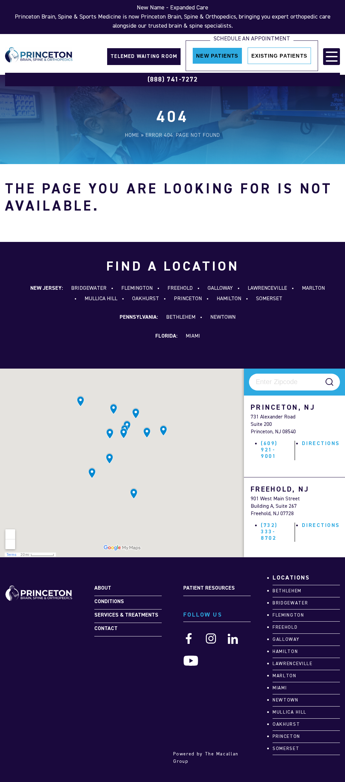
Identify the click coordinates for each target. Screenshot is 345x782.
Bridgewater (88, 288)
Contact (106, 628)
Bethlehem (180, 317)
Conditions (109, 601)
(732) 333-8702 (269, 532)
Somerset (269, 299)
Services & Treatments (126, 615)
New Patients (217, 56)
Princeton (188, 299)
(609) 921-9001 (269, 450)
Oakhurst (145, 299)
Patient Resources (209, 588)
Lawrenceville (267, 288)
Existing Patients (279, 56)
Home (132, 135)
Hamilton (229, 299)
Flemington (137, 288)
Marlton (313, 288)
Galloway (220, 288)
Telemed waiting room (144, 56)
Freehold (180, 288)
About (102, 588)
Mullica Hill (101, 299)
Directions (321, 443)
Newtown (223, 317)
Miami (193, 336)
